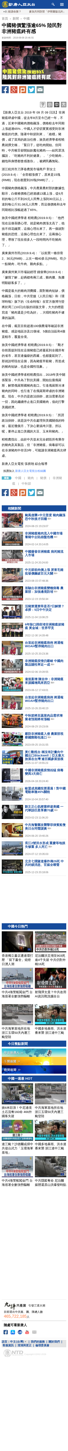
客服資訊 (8, 1345)
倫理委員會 (42, 1345)
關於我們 (54, 1341)
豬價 (43, 478)
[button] (34, 63)
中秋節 (26, 483)
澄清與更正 (25, 1345)
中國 (18, 478)
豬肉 (31, 478)
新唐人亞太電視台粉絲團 (30, 470)
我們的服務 (38, 1341)
